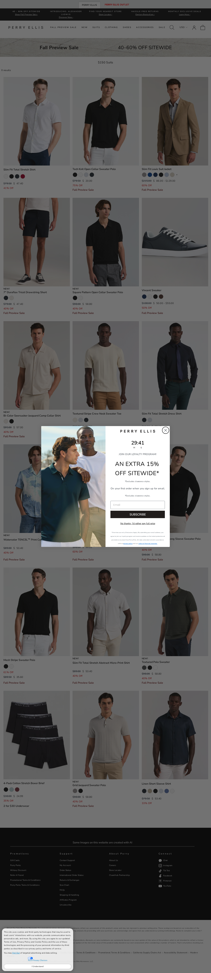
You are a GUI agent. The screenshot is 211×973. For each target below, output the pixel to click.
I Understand (38, 966)
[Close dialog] (165, 430)
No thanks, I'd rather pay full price (137, 523)
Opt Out (16, 953)
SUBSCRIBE (138, 514)
